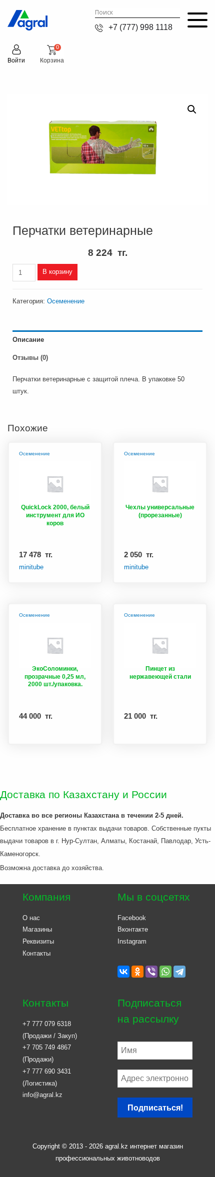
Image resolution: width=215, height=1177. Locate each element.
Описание (28, 339)
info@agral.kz (42, 1095)
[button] (192, 109)
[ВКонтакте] (124, 972)
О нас (31, 918)
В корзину (57, 271)
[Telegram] (180, 972)
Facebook (132, 918)
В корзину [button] (75, 575)
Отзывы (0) (30, 357)
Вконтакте (133, 929)
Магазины (37, 929)
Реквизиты (38, 941)
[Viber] (152, 972)
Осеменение (65, 301)
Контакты (36, 953)
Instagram (132, 941)
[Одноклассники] (138, 972)
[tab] (107, 339)
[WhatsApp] (166, 972)
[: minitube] (55, 482)
